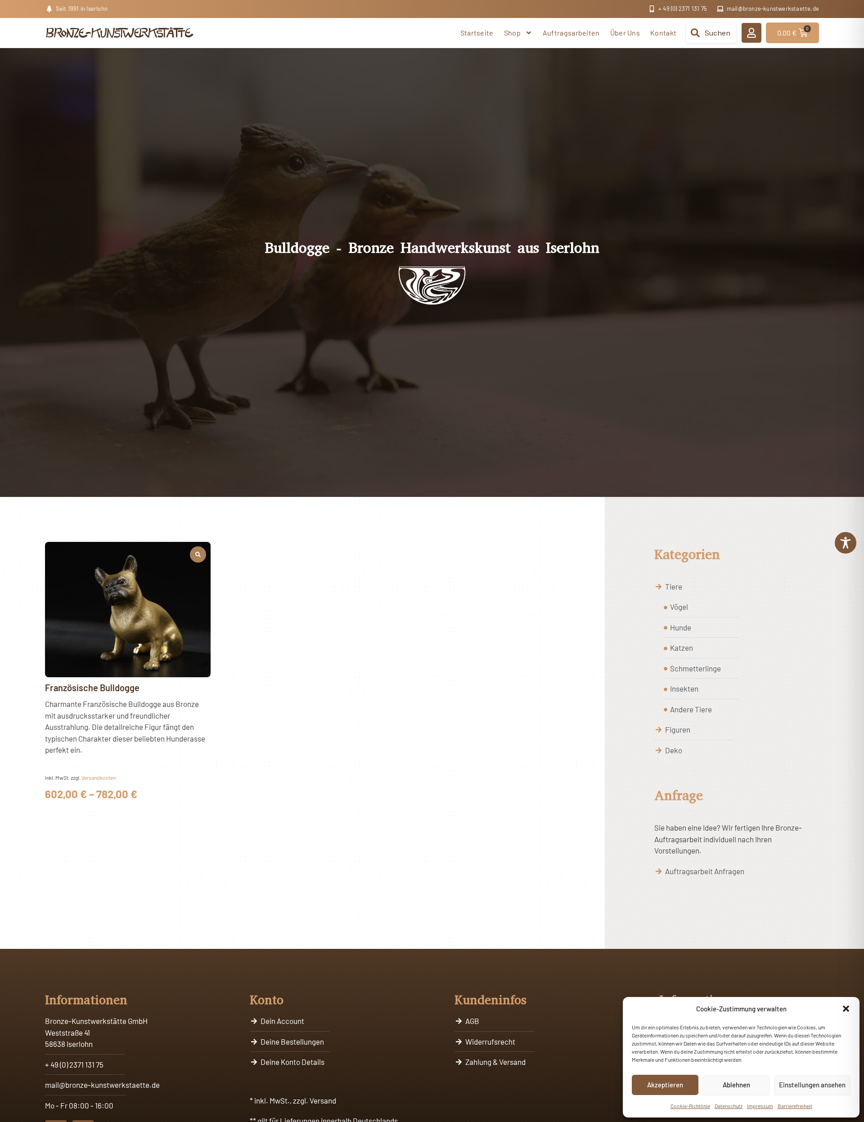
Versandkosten (98, 777)
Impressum (760, 1106)
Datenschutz (728, 1106)
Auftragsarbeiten (571, 32)
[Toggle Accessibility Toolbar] (845, 542)
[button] (846, 1008)
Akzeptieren (665, 1085)
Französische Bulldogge (92, 687)
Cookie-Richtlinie (690, 1106)
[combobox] (711, 32)
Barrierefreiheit (795, 1106)
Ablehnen (736, 1085)
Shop (512, 32)
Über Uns (625, 32)
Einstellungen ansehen (812, 1085)
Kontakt (663, 32)
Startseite (477, 32)
